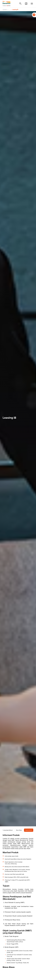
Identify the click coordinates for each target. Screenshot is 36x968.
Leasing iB (15, 9)
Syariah (5, 9)
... (9, 9)
